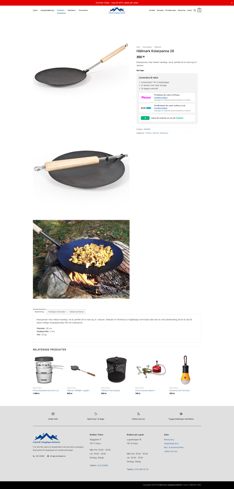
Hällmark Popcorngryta (110, 390)
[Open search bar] (195, 10)
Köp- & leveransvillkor (174, 447)
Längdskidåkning (47, 10)
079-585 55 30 (141, 469)
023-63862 (103, 465)
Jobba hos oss (170, 451)
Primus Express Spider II (145, 390)
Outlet (189, 10)
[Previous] (33, 380)
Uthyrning (181, 10)
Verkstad (160, 10)
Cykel (35, 10)
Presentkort (83, 10)
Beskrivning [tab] (39, 312)
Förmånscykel (170, 10)
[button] (199, 10)
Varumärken (147, 47)
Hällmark (157, 47)
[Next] (201, 380)
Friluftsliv (60, 10)
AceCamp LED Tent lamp (179, 390)
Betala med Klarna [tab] (77, 312)
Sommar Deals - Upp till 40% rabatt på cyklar (117, 2)
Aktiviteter (71, 10)
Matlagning (164, 133)
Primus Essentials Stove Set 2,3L (46, 390)
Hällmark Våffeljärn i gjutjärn (78, 390)
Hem (138, 47)
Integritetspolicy (171, 443)
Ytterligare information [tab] (57, 312)
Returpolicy (169, 439)
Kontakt (152, 10)
